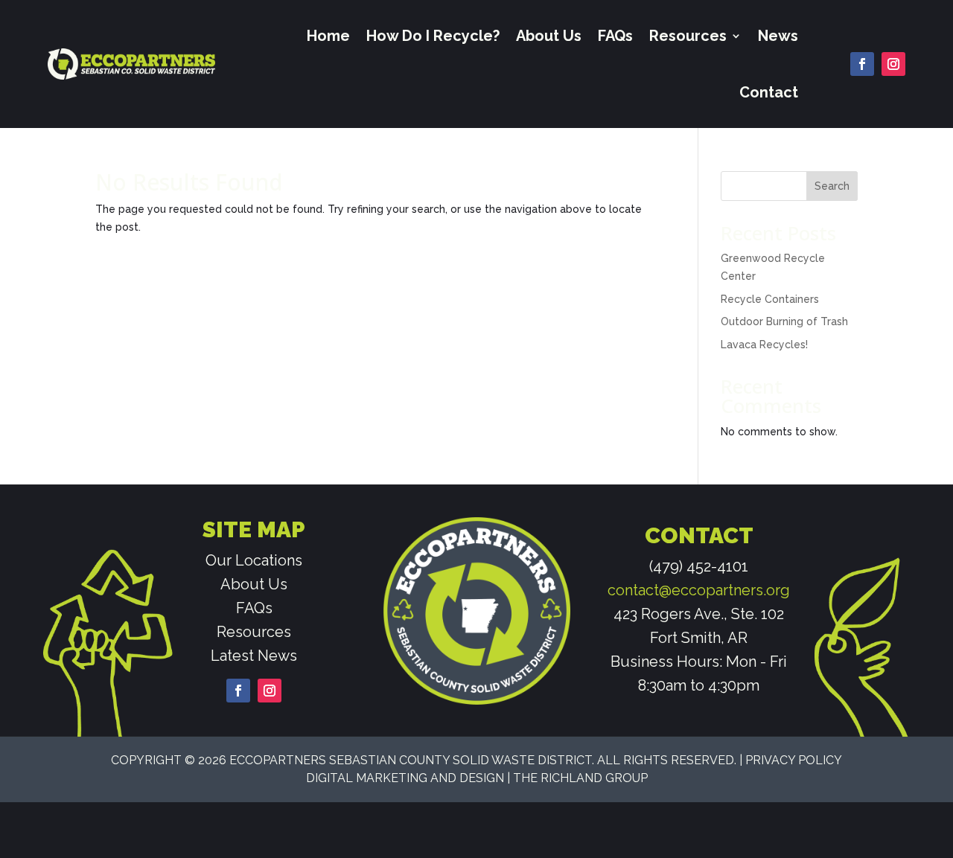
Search (832, 186)
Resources (688, 36)
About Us (548, 36)
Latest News (254, 656)
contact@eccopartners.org (699, 590)
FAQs (615, 36)
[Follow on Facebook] (862, 64)
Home (328, 36)
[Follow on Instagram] (893, 64)
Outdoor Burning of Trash (784, 321)
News (778, 36)
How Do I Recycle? (433, 36)
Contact (768, 92)
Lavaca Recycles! (764, 344)
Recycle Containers (770, 299)
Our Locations (253, 560)
